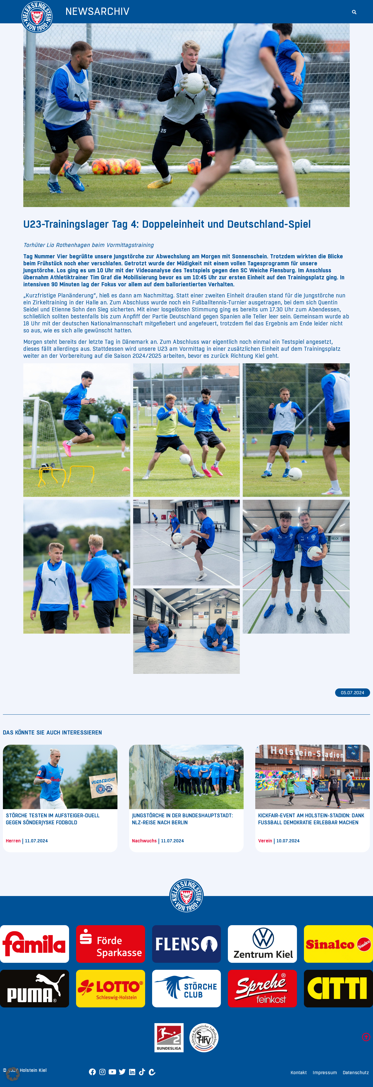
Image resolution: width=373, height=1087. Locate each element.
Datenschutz (356, 1072)
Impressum (325, 1072)
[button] (354, 12)
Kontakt (299, 1072)
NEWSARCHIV (97, 11)
